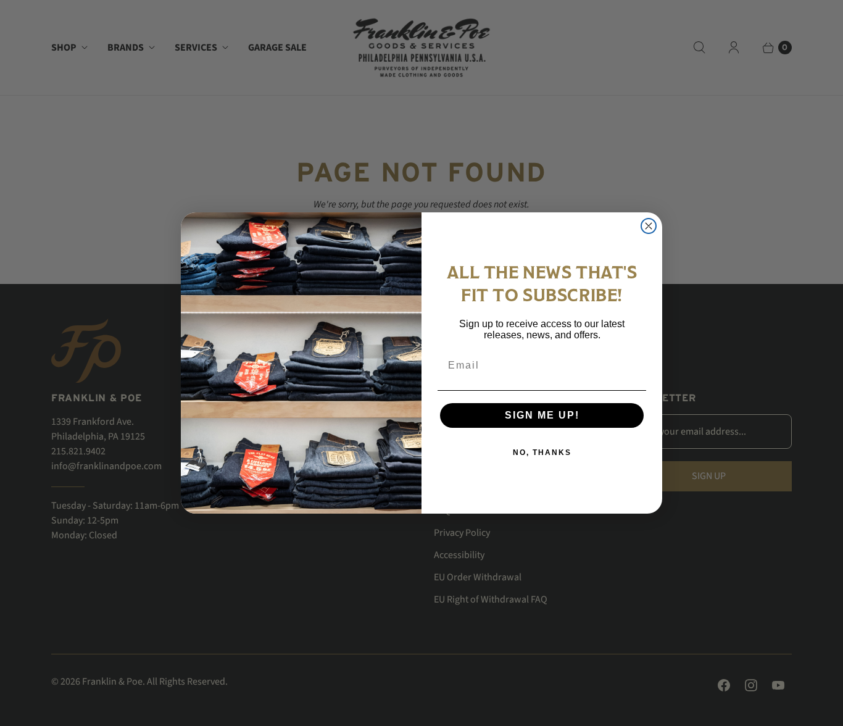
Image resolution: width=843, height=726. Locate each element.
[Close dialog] (648, 226)
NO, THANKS (542, 452)
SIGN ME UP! (542, 415)
